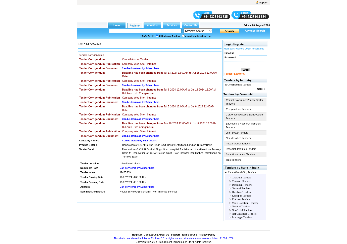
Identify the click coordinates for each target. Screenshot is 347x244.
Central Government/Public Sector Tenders (244, 102)
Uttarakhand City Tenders (242, 172)
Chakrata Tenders (241, 177)
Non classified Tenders (238, 138)
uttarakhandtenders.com (198, 36)
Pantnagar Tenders (242, 217)
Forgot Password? (235, 73)
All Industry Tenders (169, 36)
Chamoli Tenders (241, 181)
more (260, 89)
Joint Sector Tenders (237, 132)
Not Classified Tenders (244, 213)
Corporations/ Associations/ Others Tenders (244, 116)
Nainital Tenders (241, 206)
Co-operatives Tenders (238, 109)
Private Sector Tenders (238, 143)
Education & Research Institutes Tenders (243, 125)
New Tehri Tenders (242, 210)
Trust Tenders (233, 160)
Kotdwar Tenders (241, 199)
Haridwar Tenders (241, 192)
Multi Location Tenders (245, 202)
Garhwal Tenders (241, 188)
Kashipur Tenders (241, 195)
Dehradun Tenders (242, 184)
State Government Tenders (240, 154)
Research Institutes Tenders (241, 149)
